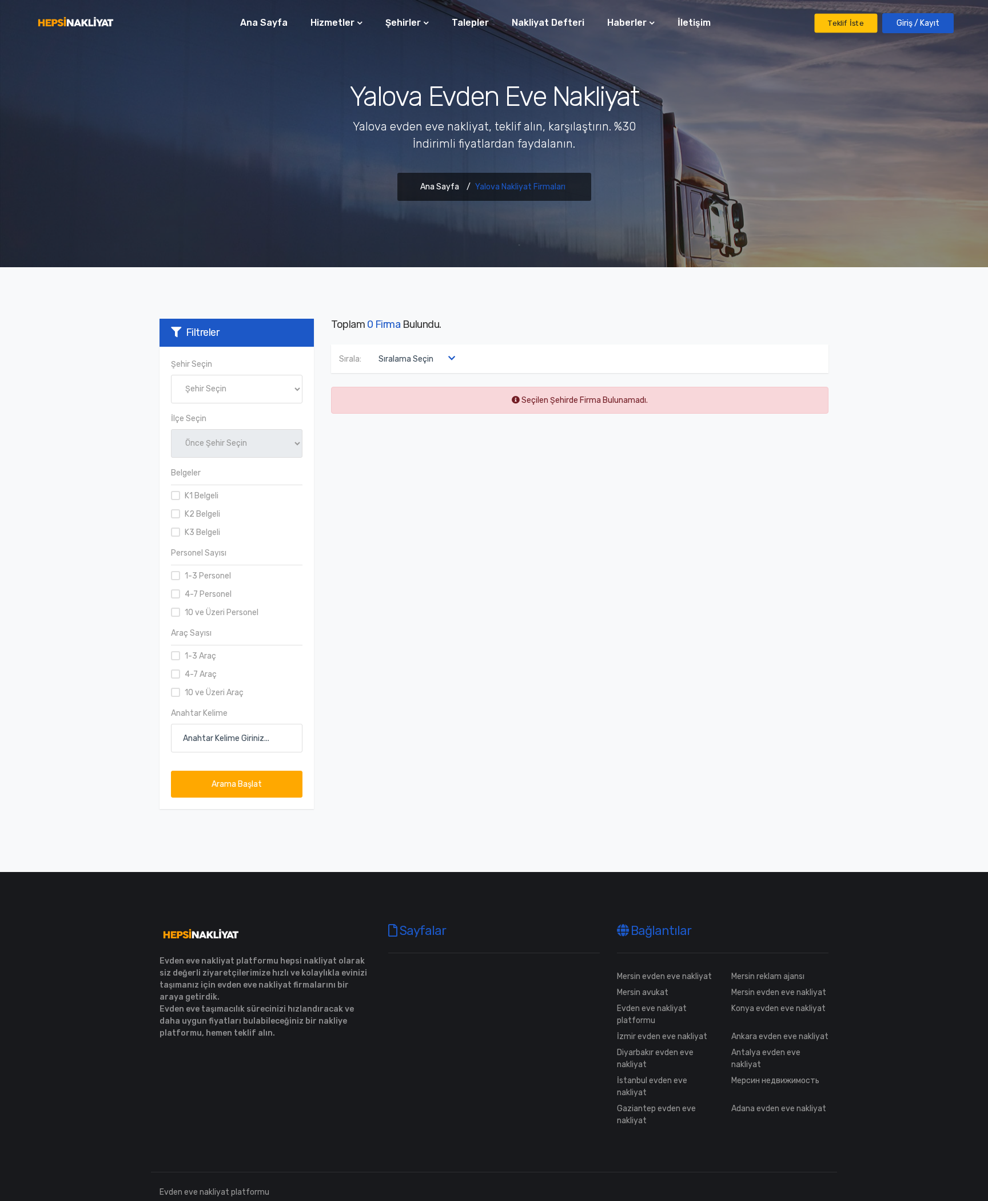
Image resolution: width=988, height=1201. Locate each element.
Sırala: (350, 359)
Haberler (627, 22)
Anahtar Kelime (199, 713)
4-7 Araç (201, 674)
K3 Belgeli (202, 532)
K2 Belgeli (202, 514)
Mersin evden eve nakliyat (664, 976)
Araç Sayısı (191, 633)
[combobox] (414, 358)
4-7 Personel (208, 594)
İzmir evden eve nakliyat (662, 1036)
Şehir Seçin (191, 364)
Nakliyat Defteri (548, 22)
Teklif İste (845, 23)
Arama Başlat (237, 784)
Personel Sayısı (198, 553)
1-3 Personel (208, 576)
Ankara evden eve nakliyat (779, 1036)
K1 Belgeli (201, 496)
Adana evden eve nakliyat (778, 1108)
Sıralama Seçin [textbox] (406, 359)
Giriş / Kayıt (918, 23)
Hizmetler (332, 22)
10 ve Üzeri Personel (221, 612)
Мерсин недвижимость (775, 1080)
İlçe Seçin (188, 418)
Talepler (470, 22)
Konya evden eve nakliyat (778, 1008)
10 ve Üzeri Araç (214, 692)
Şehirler (403, 22)
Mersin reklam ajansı (767, 976)
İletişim (694, 22)
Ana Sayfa (264, 22)
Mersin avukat (642, 992)
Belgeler (186, 473)
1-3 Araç (200, 656)
